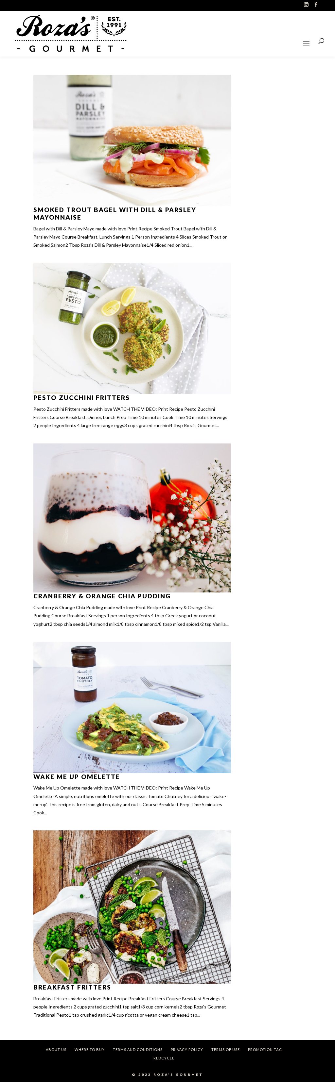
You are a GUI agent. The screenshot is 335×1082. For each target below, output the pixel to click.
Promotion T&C (265, 1049)
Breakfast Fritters (72, 987)
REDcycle (163, 1058)
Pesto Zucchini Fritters (81, 397)
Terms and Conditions (138, 1049)
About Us (56, 1049)
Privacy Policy (187, 1049)
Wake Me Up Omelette (76, 776)
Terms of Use (225, 1049)
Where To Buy (90, 1049)
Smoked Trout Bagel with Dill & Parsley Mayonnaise (114, 213)
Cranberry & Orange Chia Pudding (102, 596)
